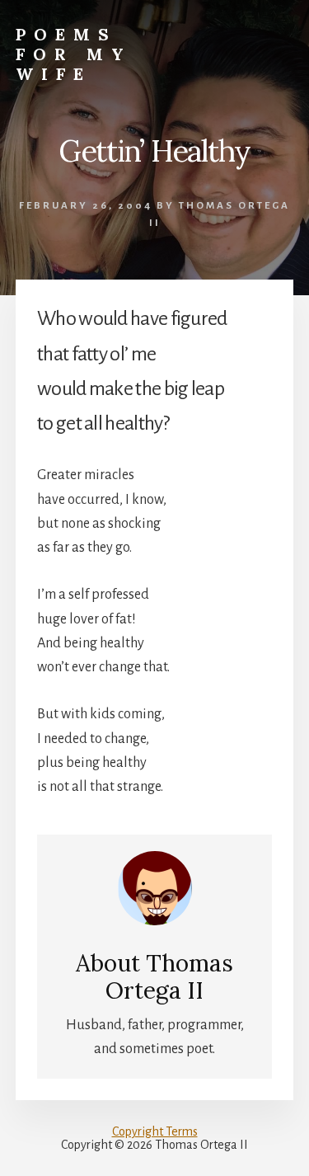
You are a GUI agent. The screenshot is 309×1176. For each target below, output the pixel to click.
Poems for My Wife (74, 54)
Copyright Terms (155, 1131)
